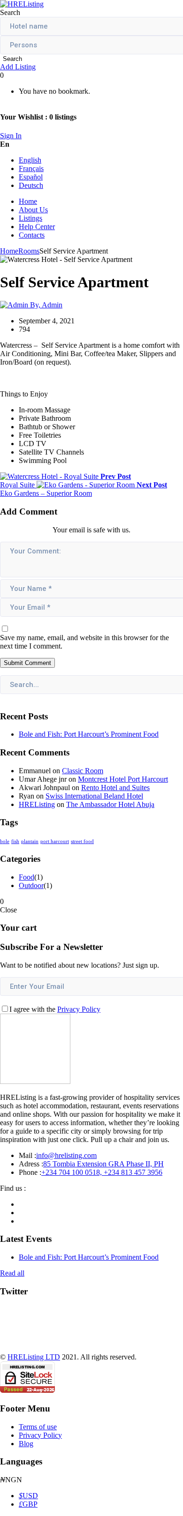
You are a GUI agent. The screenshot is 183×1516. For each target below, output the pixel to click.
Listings (30, 218)
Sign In (11, 136)
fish (15, 841)
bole (4, 841)
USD (28, 1496)
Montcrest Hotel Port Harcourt (123, 779)
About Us (33, 210)
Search (12, 58)
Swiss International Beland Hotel (94, 796)
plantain (29, 841)
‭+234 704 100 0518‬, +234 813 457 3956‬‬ (101, 1172)
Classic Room (82, 771)
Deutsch (31, 185)
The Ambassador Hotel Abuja (110, 804)
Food (26, 877)
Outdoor (31, 885)
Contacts (32, 235)
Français (31, 168)
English (30, 160)
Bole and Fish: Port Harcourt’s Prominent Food (89, 734)
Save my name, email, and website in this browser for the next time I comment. (84, 642)
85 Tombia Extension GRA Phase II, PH (103, 1164)
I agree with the (54, 1009)
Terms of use (38, 1427)
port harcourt (54, 841)
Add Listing (18, 67)
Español (31, 177)
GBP (28, 1504)
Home (28, 201)
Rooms (28, 251)
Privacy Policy (78, 1009)
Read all (12, 1273)
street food (82, 841)
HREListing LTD (34, 1357)
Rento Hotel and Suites (115, 788)
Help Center (37, 227)
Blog (26, 1444)
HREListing (37, 804)
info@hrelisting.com (66, 1155)
